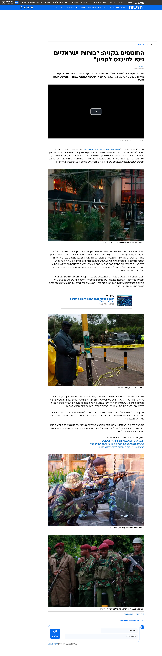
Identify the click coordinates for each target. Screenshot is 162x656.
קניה (142, 614)
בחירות (113, 2)
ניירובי (138, 614)
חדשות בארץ (103, 8)
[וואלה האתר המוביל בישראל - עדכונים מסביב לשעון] (139, 2)
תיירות (66, 2)
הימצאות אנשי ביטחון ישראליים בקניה (101, 149)
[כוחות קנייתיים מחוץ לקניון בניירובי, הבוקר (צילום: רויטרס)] (96, 207)
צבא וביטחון (114, 8)
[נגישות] (3, 2)
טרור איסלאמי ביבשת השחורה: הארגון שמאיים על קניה (117, 444)
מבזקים (123, 8)
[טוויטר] (24, 7)
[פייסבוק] (21, 7)
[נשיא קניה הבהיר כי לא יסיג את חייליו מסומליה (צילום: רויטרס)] (96, 573)
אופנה (47, 2)
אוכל (83, 2)
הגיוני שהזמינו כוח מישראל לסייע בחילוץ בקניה (121, 447)
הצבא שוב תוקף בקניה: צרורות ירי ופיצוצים (123, 441)
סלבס (96, 2)
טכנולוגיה (57, 2)
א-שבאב (132, 614)
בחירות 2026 (69, 8)
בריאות (75, 2)
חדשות (130, 2)
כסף (89, 2)
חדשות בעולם (81, 8)
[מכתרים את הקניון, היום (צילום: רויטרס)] (96, 352)
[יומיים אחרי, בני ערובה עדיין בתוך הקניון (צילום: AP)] (96, 492)
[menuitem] (128, 2)
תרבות (104, 2)
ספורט (121, 2)
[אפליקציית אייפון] (28, 7)
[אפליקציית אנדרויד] (31, 7)
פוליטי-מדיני (92, 8)
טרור (126, 614)
